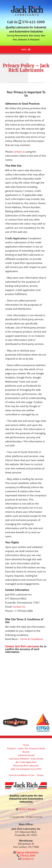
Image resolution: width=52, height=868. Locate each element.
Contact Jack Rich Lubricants (22, 646)
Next (46, 722)
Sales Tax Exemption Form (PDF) (26, 769)
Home (26, 745)
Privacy (40, 775)
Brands (26, 751)
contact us (19, 151)
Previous (6, 722)
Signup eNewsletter (27, 852)
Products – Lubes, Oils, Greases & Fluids (26, 748)
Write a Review (27, 809)
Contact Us (19, 606)
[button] (24, 49)
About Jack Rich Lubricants (26, 765)
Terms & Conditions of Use (21, 775)
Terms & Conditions (31, 639)
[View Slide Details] (22, 723)
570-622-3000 (33, 22)
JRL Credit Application (26, 762)
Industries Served (26, 755)
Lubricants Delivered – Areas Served (26, 758)
